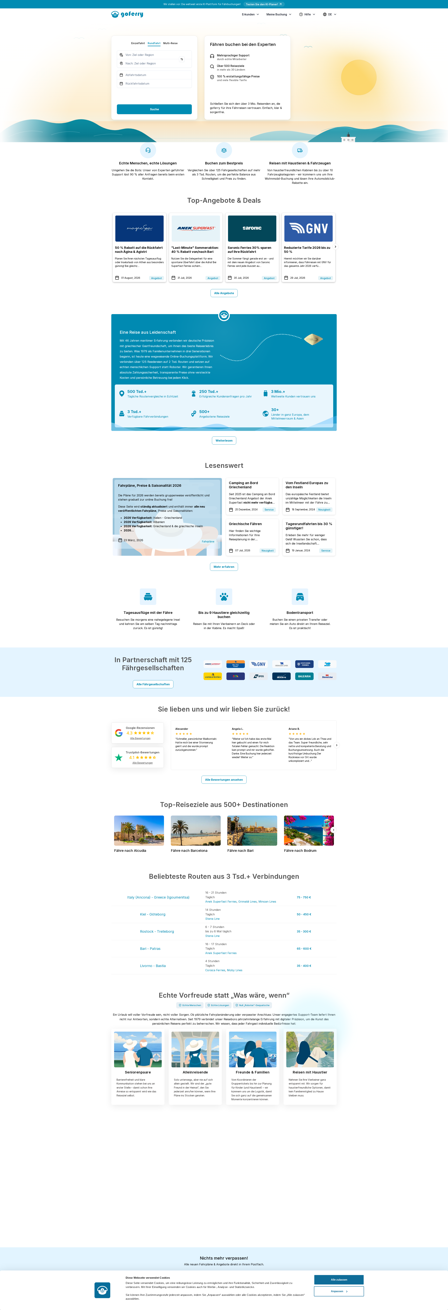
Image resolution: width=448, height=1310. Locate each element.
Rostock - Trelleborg (157, 931)
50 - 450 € (304, 914)
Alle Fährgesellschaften (153, 684)
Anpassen (337, 1291)
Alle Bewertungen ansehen (224, 779)
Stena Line (212, 918)
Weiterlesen (224, 440)
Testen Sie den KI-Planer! (262, 4)
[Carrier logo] (212, 664)
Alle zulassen (339, 1279)
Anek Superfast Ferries (221, 901)
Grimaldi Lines (247, 901)
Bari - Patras (150, 949)
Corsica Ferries (215, 970)
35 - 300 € (304, 931)
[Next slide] (335, 247)
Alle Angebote (224, 293)
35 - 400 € (304, 966)
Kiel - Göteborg (152, 914)
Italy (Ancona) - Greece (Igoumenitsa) (158, 897)
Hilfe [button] (307, 14)
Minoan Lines (267, 901)
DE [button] (330, 14)
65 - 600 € (304, 948)
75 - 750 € (304, 897)
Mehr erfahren (224, 567)
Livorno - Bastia (153, 966)
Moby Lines (234, 970)
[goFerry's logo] (128, 14)
